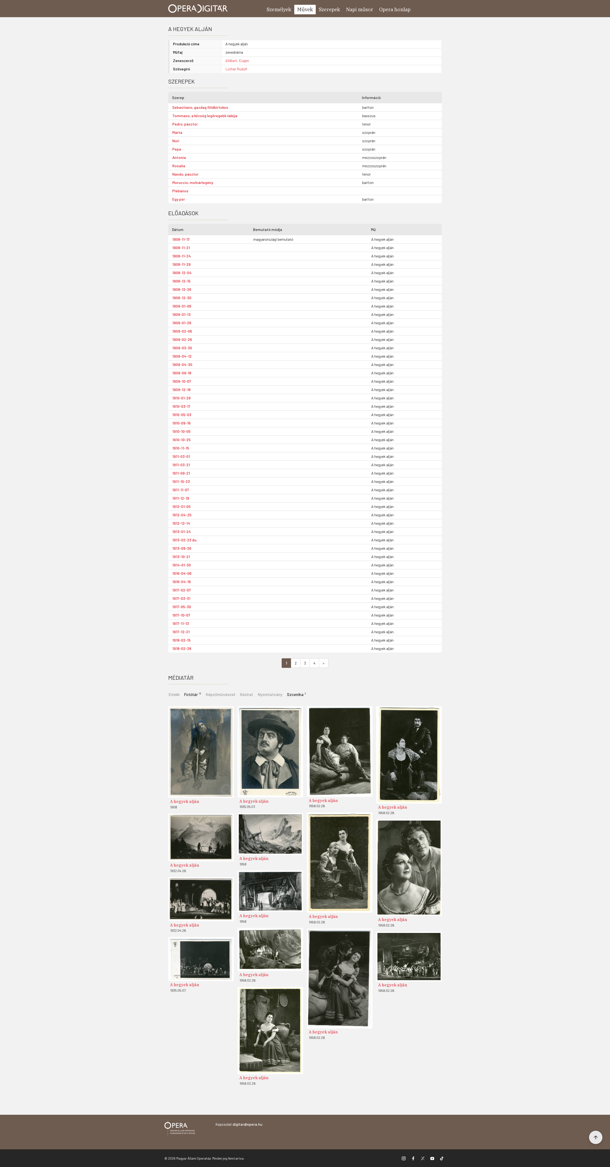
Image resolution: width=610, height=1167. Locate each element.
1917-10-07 (181, 615)
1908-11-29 (181, 264)
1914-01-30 (181, 565)
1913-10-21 (181, 556)
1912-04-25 (182, 515)
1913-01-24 (181, 531)
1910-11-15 (180, 448)
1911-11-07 (180, 489)
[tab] (193, 694)
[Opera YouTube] (432, 1158)
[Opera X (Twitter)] (423, 1158)
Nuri (175, 140)
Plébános (180, 190)
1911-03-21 (181, 464)
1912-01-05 (181, 506)
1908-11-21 (181, 247)
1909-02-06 (182, 331)
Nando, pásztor (185, 174)
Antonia (179, 157)
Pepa (176, 149)
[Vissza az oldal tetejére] (595, 1137)
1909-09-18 (181, 373)
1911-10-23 (181, 481)
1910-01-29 (181, 398)
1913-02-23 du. (184, 540)
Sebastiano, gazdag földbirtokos (200, 107)
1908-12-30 (181, 297)
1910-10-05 (181, 431)
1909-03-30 (182, 347)
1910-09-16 (181, 423)
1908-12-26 (181, 289)
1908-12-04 (182, 272)
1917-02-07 (181, 590)
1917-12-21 (181, 631)
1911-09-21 (181, 473)
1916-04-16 (181, 581)
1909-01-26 (181, 322)
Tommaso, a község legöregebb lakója (204, 115)
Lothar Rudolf (236, 69)
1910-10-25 (181, 439)
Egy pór (178, 199)
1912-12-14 (181, 523)
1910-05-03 (181, 414)
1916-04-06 (182, 573)
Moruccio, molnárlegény (192, 182)
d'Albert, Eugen (237, 60)
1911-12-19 (180, 498)
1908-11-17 (181, 239)
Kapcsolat (238, 1124)
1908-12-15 (181, 281)
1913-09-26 (181, 548)
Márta (177, 132)
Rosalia (178, 165)
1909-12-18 (181, 389)
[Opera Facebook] (413, 1158)
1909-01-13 (181, 314)
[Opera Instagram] (403, 1158)
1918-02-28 (181, 648)
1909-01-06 (181, 306)
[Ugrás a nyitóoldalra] (198, 8)
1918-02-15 (181, 640)
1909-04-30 (182, 364)
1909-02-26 (182, 339)
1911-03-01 (181, 456)
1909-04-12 (182, 356)
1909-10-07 (181, 381)
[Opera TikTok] (442, 1158)
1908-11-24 (181, 256)
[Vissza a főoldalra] (179, 1129)
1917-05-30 (181, 606)
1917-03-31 (181, 598)
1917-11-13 (180, 623)
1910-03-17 (181, 406)
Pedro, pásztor (185, 124)
